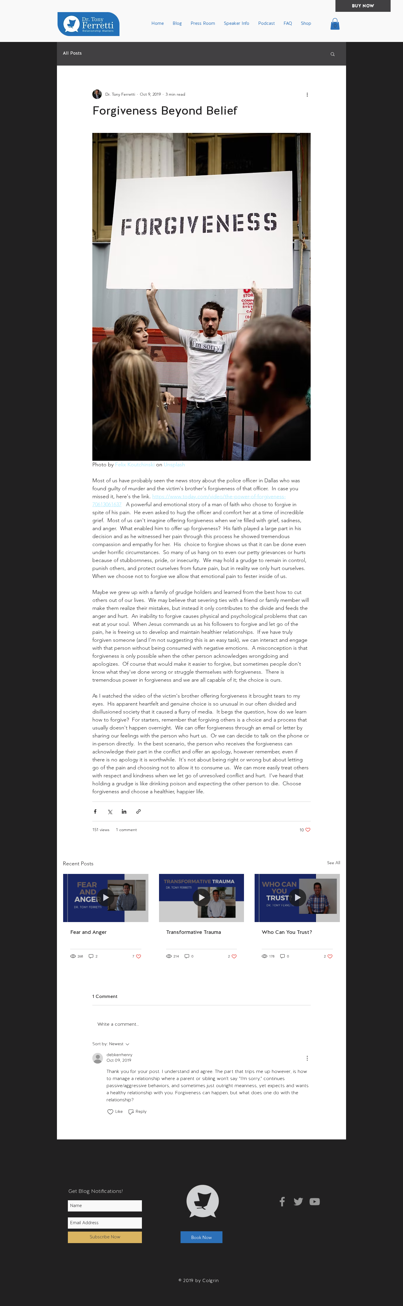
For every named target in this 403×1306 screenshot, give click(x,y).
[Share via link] (138, 811)
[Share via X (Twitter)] (109, 811)
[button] (335, 24)
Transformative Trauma (193, 932)
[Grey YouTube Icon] (314, 1201)
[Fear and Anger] (105, 898)
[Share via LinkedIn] (124, 811)
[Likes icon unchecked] (110, 1112)
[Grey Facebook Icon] (282, 1201)
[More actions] (307, 94)
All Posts (72, 53)
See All (333, 862)
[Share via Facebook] (95, 811)
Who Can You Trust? (287, 932)
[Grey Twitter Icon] (298, 1201)
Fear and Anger (88, 932)
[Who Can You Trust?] (297, 898)
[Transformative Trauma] (201, 898)
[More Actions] (307, 1058)
